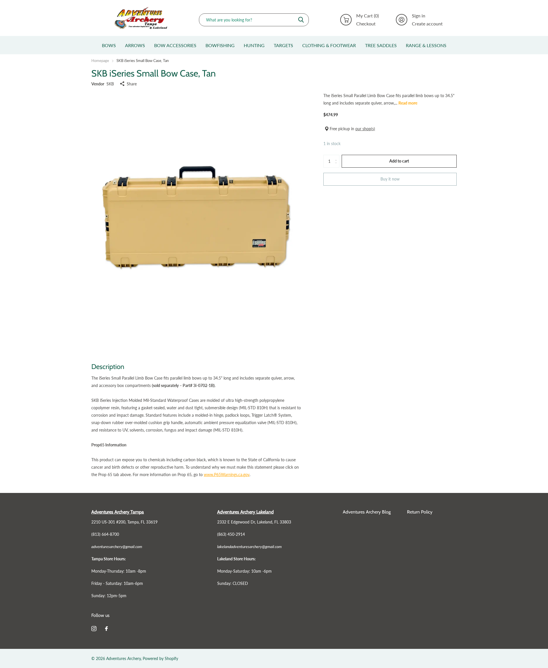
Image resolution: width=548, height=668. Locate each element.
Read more (407, 103)
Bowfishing (220, 45)
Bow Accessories (175, 45)
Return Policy (419, 512)
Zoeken (301, 19)
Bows (109, 45)
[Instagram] (93, 628)
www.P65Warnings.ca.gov (226, 474)
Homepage (100, 60)
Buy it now (390, 178)
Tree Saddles (381, 45)
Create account (427, 23)
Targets (283, 45)
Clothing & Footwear (329, 45)
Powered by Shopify (160, 658)
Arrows (135, 45)
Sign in (418, 15)
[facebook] (106, 628)
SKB (110, 83)
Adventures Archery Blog (367, 512)
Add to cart (399, 161)
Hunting (254, 45)
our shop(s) (365, 128)
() (367, 15)
